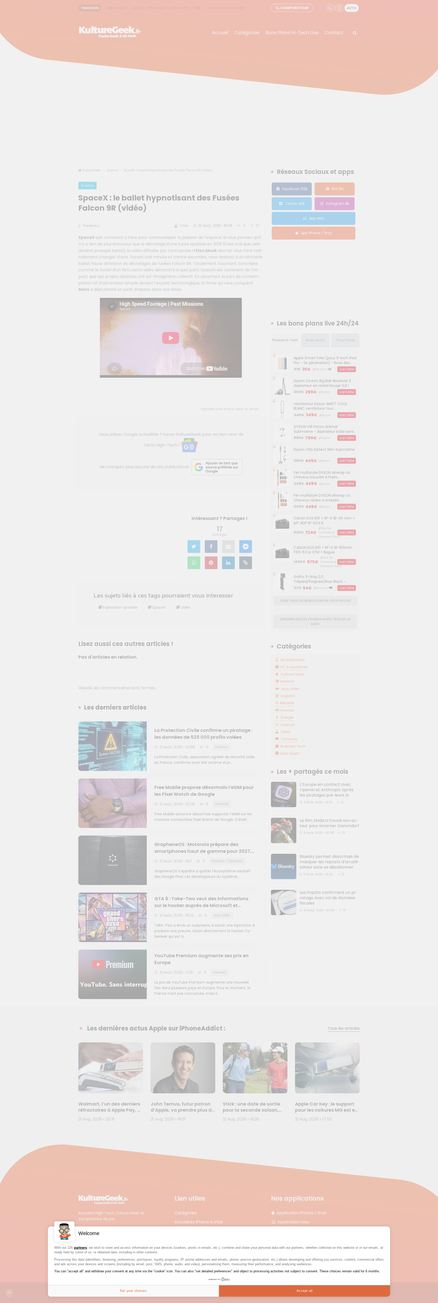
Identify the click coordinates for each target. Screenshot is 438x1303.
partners (80, 1248)
